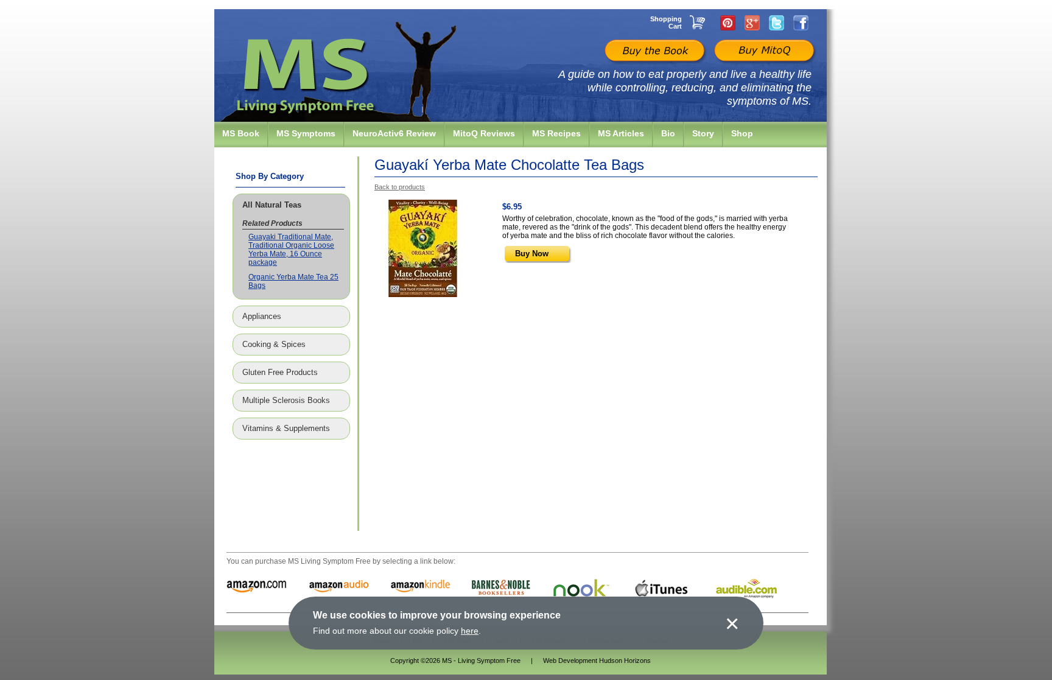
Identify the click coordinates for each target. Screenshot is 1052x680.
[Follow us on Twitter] (776, 22)
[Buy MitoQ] (763, 51)
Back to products (399, 187)
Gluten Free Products (280, 372)
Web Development (570, 660)
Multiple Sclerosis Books (286, 400)
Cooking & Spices (274, 344)
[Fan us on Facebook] (800, 22)
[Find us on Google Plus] (752, 22)
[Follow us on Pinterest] (727, 22)
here (470, 631)
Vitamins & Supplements (286, 428)
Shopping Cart (666, 22)
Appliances (261, 316)
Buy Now (532, 253)
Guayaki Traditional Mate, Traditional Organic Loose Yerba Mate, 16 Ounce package (291, 250)
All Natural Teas (271, 204)
